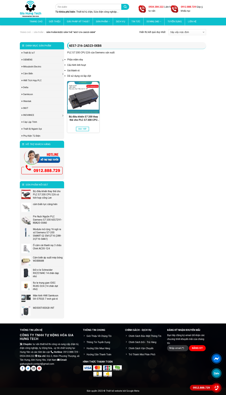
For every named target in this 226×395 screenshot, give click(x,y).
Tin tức (135, 21)
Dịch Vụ (120, 21)
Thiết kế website (114, 391)
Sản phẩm (102, 21)
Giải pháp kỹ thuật (78, 21)
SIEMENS (27, 59)
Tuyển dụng (175, 21)
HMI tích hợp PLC (32, 80)
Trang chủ (36, 21)
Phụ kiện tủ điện (31, 135)
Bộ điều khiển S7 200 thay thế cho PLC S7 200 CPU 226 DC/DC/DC (83, 118)
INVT (25, 108)
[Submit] (125, 7)
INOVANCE (28, 115)
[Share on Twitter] (28, 368)
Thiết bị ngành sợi (32, 129)
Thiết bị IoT (29, 52)
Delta (25, 87)
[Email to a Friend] (33, 368)
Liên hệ (192, 21)
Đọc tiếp (82, 129)
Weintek (27, 101)
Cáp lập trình (30, 122)
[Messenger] (216, 358)
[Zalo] (216, 373)
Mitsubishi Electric (32, 66)
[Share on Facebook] (22, 368)
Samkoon (28, 94)
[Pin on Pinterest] (39, 368)
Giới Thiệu (55, 21)
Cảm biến (28, 73)
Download (153, 21)
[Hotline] (216, 387)
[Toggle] (63, 60)
